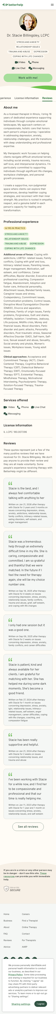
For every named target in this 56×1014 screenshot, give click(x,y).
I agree (41, 1004)
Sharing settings (20, 1004)
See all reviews (28, 827)
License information (26, 98)
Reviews (47, 98)
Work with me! (28, 78)
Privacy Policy (15, 974)
